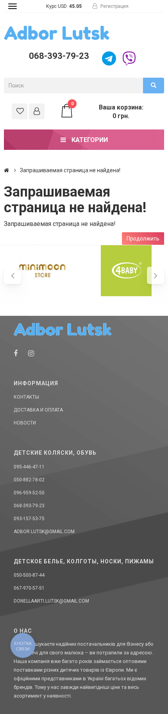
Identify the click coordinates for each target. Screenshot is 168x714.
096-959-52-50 (29, 492)
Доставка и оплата (38, 410)
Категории (89, 140)
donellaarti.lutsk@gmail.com (51, 601)
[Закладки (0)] (19, 111)
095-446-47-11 (29, 467)
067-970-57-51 (29, 588)
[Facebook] (16, 353)
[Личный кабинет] (37, 111)
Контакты (26, 397)
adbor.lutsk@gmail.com (44, 531)
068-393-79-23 (59, 56)
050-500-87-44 (29, 575)
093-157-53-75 (29, 518)
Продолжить (143, 238)
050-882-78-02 (29, 480)
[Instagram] (31, 353)
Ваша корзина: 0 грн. (107, 111)
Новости (25, 423)
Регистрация (114, 6)
